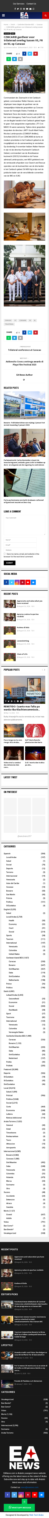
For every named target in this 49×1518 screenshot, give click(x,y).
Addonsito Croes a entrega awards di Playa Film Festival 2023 (24, 363)
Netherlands (14, 980)
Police (9, 984)
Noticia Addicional (14, 1118)
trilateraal (9, 324)
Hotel (8, 1129)
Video (6, 1222)
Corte (8, 1107)
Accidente (10, 1196)
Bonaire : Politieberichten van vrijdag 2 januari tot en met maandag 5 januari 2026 (24, 423)
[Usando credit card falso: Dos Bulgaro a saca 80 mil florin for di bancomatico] (7, 1355)
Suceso (7, 1192)
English (7, 909)
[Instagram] (21, 1495)
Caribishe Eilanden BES (15, 1036)
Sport (8, 1014)
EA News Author (11, 47)
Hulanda (9, 1177)
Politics (9, 988)
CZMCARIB (22, 320)
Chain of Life (22, 654)
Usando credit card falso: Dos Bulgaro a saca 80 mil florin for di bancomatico (30, 1353)
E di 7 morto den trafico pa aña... (34, 763)
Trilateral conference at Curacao (24, 350)
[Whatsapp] (24, 1501)
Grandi (9, 1215)
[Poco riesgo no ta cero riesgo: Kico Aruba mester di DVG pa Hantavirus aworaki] (14, 731)
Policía (9, 898)
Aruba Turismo (10, 1121)
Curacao (7, 33)
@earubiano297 (24, 836)
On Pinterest (10, 792)
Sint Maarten (14, 969)
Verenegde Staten (16, 1032)
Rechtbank (13, 1010)
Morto (6, 1211)
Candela (9, 1207)
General (9, 1125)
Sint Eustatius (14, 976)
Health (11, 921)
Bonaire (9, 891)
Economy (13, 924)
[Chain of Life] (10, 657)
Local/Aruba (11, 857)
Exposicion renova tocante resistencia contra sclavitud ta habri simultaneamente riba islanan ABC (30, 1319)
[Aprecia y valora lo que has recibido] (10, 617)
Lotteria (9, 1114)
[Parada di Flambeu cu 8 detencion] (7, 1384)
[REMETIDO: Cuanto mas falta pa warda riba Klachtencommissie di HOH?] (24, 690)
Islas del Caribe (12, 883)
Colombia (13, 950)
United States (14, 954)
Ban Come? (8, 1226)
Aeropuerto (11, 1148)
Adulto (9, 1218)
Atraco (9, 1203)
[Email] (41, 1495)
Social (9, 865)
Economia (10, 1110)
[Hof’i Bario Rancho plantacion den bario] (35, 731)
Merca (9, 1181)
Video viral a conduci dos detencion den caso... (12, 765)
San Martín (10, 895)
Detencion (10, 1200)
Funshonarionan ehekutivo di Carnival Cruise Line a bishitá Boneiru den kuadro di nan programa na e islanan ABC (30, 1304)
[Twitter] (14, 1495)
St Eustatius (11, 906)
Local (6, 1088)
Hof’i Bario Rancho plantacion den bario (33, 741)
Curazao (9, 887)
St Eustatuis (8, 1077)
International (11, 943)
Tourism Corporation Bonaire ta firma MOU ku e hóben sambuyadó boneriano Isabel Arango (30, 1334)
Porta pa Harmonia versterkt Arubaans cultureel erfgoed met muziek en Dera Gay (24, 501)
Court (11, 928)
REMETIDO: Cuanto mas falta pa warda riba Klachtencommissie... (22, 708)
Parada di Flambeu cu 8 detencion (28, 1381)
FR (30, 320)
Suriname (10, 1185)
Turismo (9, 872)
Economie (13, 1002)
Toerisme (10, 1017)
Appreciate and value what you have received (29, 602)
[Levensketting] (10, 644)
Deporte (9, 869)
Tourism (9, 939)
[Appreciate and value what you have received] (10, 604)
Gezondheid (14, 999)
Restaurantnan (12, 1136)
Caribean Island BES (14, 958)
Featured (7, 1069)
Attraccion (10, 1144)
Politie (9, 1062)
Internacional (11, 876)
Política (9, 902)
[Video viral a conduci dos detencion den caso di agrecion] (14, 753)
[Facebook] (7, 1495)
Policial (9, 1095)
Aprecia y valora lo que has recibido (28, 615)
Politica (9, 1099)
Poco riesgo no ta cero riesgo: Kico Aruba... (13, 741)
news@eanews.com (29, 1487)
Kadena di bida (23, 627)
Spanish (7, 854)
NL (35, 320)
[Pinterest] (28, 1495)
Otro (8, 1189)
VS (15, 320)
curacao (8, 320)
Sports (9, 935)
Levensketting (23, 640)
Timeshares (11, 1133)
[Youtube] (34, 1495)
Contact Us (31, 4)
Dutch (13, 33)
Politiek (9, 1066)
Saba (11, 973)
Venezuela (10, 880)
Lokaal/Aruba (11, 995)
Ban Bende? (9, 1229)
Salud (8, 861)
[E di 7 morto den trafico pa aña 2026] (35, 753)
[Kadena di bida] (10, 630)
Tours (8, 1140)
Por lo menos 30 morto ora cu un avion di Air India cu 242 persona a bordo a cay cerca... (30, 1368)
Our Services (18, 4)
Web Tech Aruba (36, 1515)
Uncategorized (10, 1233)
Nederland (13, 1058)
